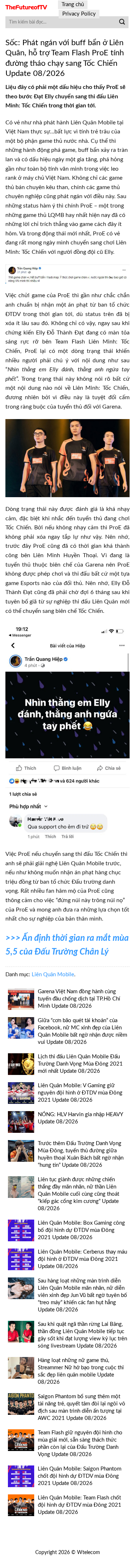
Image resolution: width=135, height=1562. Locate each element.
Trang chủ (73, 4)
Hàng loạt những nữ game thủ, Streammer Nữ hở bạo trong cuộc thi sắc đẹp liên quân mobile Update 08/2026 (81, 1371)
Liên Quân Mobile (53, 974)
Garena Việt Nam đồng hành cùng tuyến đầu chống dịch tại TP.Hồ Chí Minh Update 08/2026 (79, 999)
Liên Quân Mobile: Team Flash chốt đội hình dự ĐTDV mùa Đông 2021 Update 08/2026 (79, 1505)
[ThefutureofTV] (26, 7)
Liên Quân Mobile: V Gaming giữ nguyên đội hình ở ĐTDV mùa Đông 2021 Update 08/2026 (80, 1093)
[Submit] (122, 22)
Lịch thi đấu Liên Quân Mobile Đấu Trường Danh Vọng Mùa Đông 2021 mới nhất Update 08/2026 (80, 1064)
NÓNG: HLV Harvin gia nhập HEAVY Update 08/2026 (80, 1118)
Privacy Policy (79, 14)
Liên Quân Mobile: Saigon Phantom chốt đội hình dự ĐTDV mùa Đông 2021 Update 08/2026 (79, 1476)
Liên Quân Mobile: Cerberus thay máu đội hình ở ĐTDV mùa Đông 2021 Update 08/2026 (82, 1259)
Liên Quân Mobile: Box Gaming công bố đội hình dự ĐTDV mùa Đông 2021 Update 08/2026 (81, 1230)
